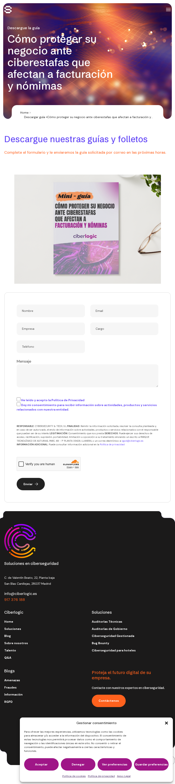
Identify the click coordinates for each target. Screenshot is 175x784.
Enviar (28, 484)
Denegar (78, 764)
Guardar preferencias (151, 764)
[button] (166, 723)
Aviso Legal (124, 776)
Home (24, 112)
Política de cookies (74, 776)
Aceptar (41, 764)
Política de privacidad (101, 776)
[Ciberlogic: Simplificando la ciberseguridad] (8, 9)
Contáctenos (109, 701)
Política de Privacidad (68, 400)
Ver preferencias (114, 764)
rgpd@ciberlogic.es (132, 440)
